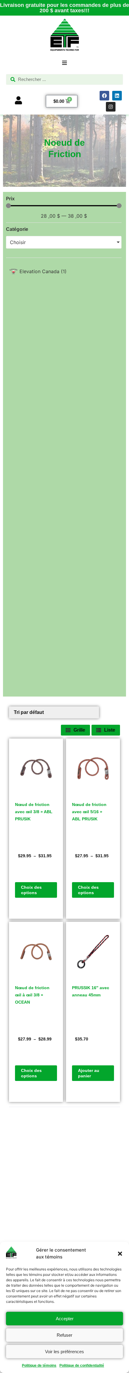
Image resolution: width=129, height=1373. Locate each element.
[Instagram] (111, 107)
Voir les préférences (64, 1351)
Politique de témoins (39, 1365)
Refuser (64, 1335)
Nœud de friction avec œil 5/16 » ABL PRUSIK (89, 811)
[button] (120, 1254)
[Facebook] (104, 95)
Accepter (65, 1318)
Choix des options (31, 890)
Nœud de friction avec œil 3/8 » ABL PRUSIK (33, 811)
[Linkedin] (117, 95)
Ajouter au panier (88, 1073)
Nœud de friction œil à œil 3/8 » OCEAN (32, 994)
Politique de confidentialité (81, 1365)
